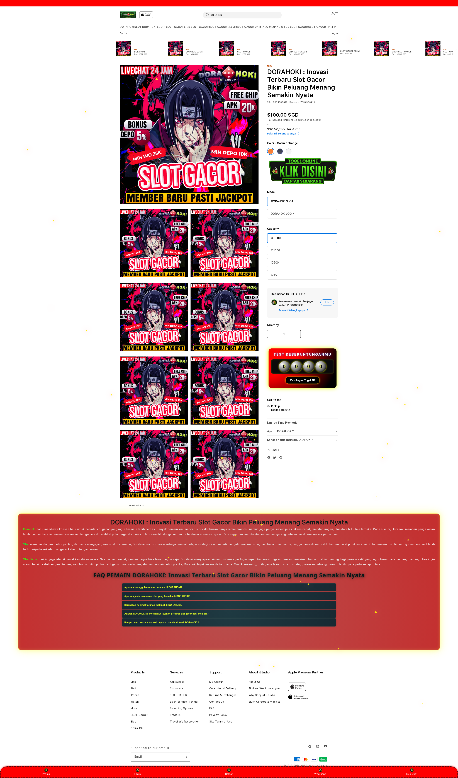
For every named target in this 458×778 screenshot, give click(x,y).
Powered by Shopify (316, 765)
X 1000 (275, 250)
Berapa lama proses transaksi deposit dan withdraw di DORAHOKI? (161, 622)
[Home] (128, 14)
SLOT (138, 26)
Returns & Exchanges (222, 695)
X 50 (274, 274)
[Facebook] (269, 458)
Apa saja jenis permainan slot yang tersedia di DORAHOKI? (157, 596)
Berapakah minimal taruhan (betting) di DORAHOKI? (153, 605)
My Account (217, 681)
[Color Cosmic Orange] (270, 151)
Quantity (273, 325)
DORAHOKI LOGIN (153, 26)
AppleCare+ (177, 681)
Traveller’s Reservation (184, 721)
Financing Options (181, 708)
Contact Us (216, 701)
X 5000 (276, 238)
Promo (46, 773)
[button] (127, 26)
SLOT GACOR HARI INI (322, 26)
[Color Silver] (288, 151)
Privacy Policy (218, 715)
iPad (133, 688)
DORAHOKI (127, 26)
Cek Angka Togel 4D (302, 380)
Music (134, 708)
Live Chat (411, 773)
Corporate (176, 688)
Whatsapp (320, 773)
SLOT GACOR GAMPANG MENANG (258, 26)
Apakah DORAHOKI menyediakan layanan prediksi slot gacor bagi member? (166, 613)
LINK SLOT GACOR (196, 26)
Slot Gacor (30, 559)
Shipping (288, 120)
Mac (133, 681)
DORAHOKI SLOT (282, 201)
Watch (135, 701)
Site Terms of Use (220, 721)
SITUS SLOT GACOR (294, 26)
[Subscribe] (186, 757)
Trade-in (175, 715)
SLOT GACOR (175, 26)
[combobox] (242, 15)
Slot (25, 544)
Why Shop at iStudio (262, 695)
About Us (254, 681)
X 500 (275, 262)
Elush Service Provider (184, 701)
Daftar (229, 773)
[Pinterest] (281, 458)
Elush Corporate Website (264, 701)
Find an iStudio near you (264, 688)
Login (137, 773)
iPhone (135, 695)
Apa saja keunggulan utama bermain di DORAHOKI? (153, 587)
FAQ (212, 708)
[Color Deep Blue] (280, 151)
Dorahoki (29, 529)
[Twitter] (275, 458)
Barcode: (294, 102)
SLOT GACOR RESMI (222, 26)
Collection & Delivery (222, 688)
